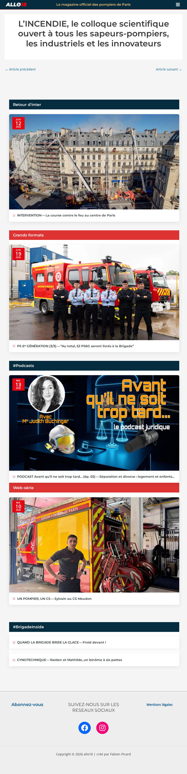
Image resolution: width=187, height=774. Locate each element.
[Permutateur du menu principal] (178, 4)
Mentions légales (160, 704)
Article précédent (20, 69)
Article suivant (169, 69)
